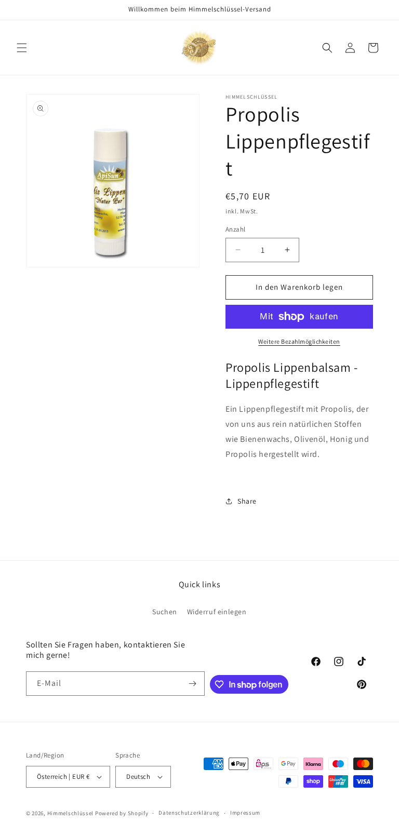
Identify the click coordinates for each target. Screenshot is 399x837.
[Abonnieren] (192, 683)
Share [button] (247, 501)
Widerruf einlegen (217, 611)
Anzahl (235, 229)
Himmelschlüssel (70, 813)
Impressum (245, 812)
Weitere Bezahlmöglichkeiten (299, 341)
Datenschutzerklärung (189, 812)
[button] (21, 47)
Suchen (164, 611)
